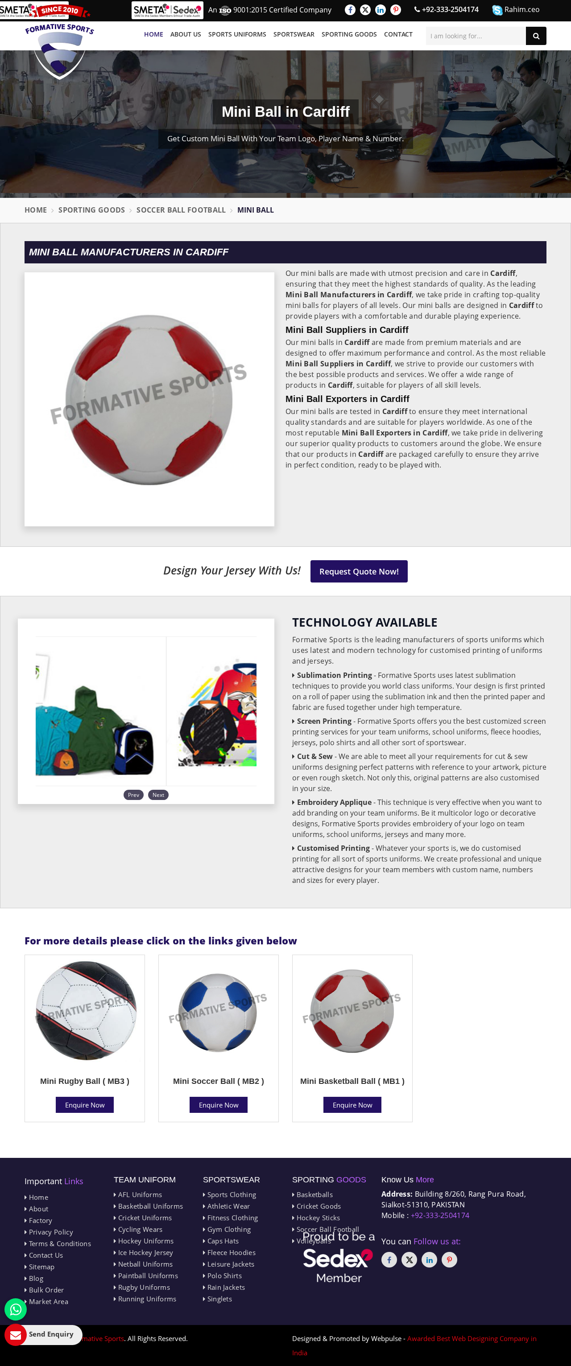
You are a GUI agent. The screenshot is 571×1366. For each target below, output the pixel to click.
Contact (398, 34)
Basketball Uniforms (149, 1206)
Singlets (218, 1298)
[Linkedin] (380, 9)
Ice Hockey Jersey (144, 1252)
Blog (35, 1278)
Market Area (47, 1301)
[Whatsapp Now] (15, 1309)
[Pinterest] (395, 9)
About (37, 1208)
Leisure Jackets (229, 1263)
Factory (39, 1220)
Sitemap (40, 1266)
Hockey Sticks (317, 1217)
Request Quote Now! (359, 571)
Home (153, 34)
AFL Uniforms (139, 1194)
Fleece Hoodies (230, 1252)
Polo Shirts (223, 1275)
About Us (185, 34)
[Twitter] (365, 9)
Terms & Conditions (59, 1243)
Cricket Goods (317, 1206)
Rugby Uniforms (143, 1287)
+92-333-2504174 (449, 9)
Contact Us (45, 1255)
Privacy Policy (50, 1231)
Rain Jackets (225, 1287)
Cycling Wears (139, 1229)
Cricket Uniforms (144, 1217)
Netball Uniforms (144, 1263)
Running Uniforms (146, 1298)
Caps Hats (222, 1240)
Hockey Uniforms (145, 1240)
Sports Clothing (230, 1194)
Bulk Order (45, 1289)
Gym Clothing (228, 1229)
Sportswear (293, 34)
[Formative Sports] (60, 42)
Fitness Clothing (231, 1217)
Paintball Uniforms (147, 1275)
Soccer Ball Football (181, 210)
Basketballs (313, 1194)
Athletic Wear (227, 1206)
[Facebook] (350, 9)
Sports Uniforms (237, 34)
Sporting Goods (349, 34)
